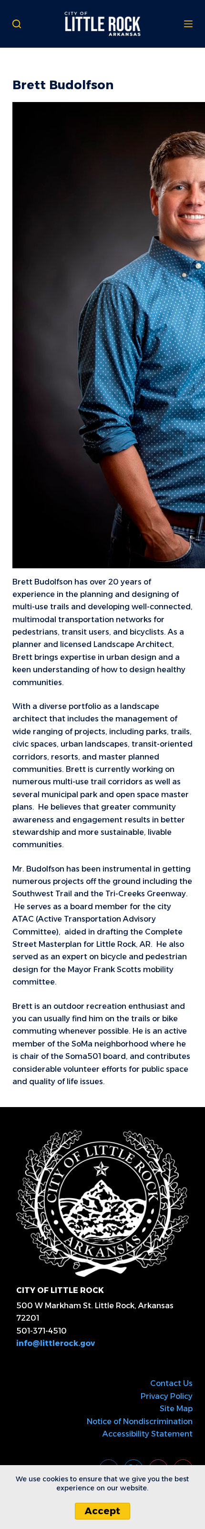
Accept (102, 1511)
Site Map (176, 1408)
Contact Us (171, 1383)
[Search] (16, 24)
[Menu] (188, 24)
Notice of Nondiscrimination (140, 1421)
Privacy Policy (167, 1396)
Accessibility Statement (147, 1433)
